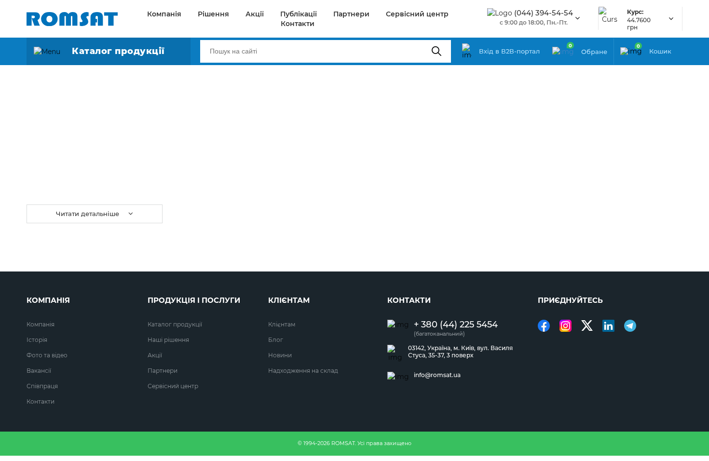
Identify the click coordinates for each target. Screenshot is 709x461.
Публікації (298, 14)
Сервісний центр (417, 14)
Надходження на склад (303, 370)
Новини (280, 355)
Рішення (213, 14)
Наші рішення (168, 339)
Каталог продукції (175, 324)
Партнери (351, 14)
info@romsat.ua (437, 375)
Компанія (164, 14)
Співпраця (42, 386)
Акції (254, 14)
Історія (37, 339)
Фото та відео (47, 355)
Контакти (297, 23)
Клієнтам (281, 324)
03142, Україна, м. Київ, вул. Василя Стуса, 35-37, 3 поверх (460, 351)
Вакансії (39, 370)
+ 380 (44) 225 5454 (456, 325)
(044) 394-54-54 (543, 13)
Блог (275, 339)
